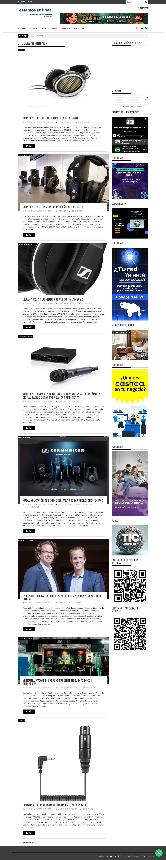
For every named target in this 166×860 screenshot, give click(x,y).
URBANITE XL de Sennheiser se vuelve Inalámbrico (53, 299)
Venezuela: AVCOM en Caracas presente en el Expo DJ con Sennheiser (57, 682)
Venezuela (76, 688)
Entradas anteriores (28, 843)
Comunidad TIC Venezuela (38, 28)
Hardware (21, 50)
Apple (60, 504)
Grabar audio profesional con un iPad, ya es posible (55, 805)
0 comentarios (84, 122)
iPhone (65, 809)
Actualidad (21, 540)
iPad (83, 504)
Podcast (55, 28)
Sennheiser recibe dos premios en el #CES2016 (51, 118)
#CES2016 (61, 122)
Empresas (29, 540)
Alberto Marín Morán (44, 122)
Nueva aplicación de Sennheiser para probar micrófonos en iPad (63, 500)
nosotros (21, 28)
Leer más (28, 146)
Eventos (30, 155)
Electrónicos (22, 155)
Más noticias (79, 28)
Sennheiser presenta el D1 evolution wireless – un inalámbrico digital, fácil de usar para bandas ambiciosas (62, 395)
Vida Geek (29, 244)
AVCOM (60, 688)
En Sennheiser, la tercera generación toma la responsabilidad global (62, 597)
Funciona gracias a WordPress (111, 856)
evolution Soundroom (72, 504)
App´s (20, 437)
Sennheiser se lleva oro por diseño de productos (53, 207)
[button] (159, 853)
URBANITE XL (71, 303)
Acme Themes (148, 856)
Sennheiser (69, 122)
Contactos (66, 28)
